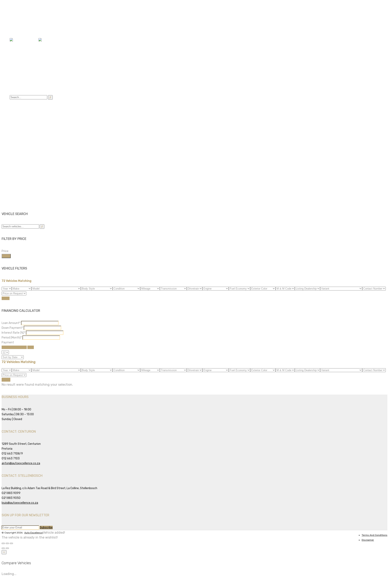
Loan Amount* (11, 323)
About (14, 78)
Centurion (16, 32)
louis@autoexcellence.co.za (20, 503)
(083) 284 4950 (23, 15)
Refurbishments (22, 68)
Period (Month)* (12, 337)
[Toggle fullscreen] (7, 543)
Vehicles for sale (22, 53)
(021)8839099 (19, 27)
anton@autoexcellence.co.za (32, 10)
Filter (6, 256)
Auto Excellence (33, 532)
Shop (13, 87)
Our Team (25, 82)
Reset (6, 298)
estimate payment (14, 347)
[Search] (50, 97)
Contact (16, 92)
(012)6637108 (19, 22)
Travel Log (18, 73)
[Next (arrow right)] (7, 548)
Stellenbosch (33, 32)
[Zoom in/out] (11, 543)
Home (14, 48)
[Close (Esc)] (3, 543)
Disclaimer (368, 540)
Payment (8, 342)
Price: (5, 251)
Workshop (17, 58)
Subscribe (46, 527)
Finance (16, 63)
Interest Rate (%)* (13, 332)
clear (30, 347)
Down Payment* (12, 328)
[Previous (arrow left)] (3, 548)
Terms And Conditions (374, 535)
